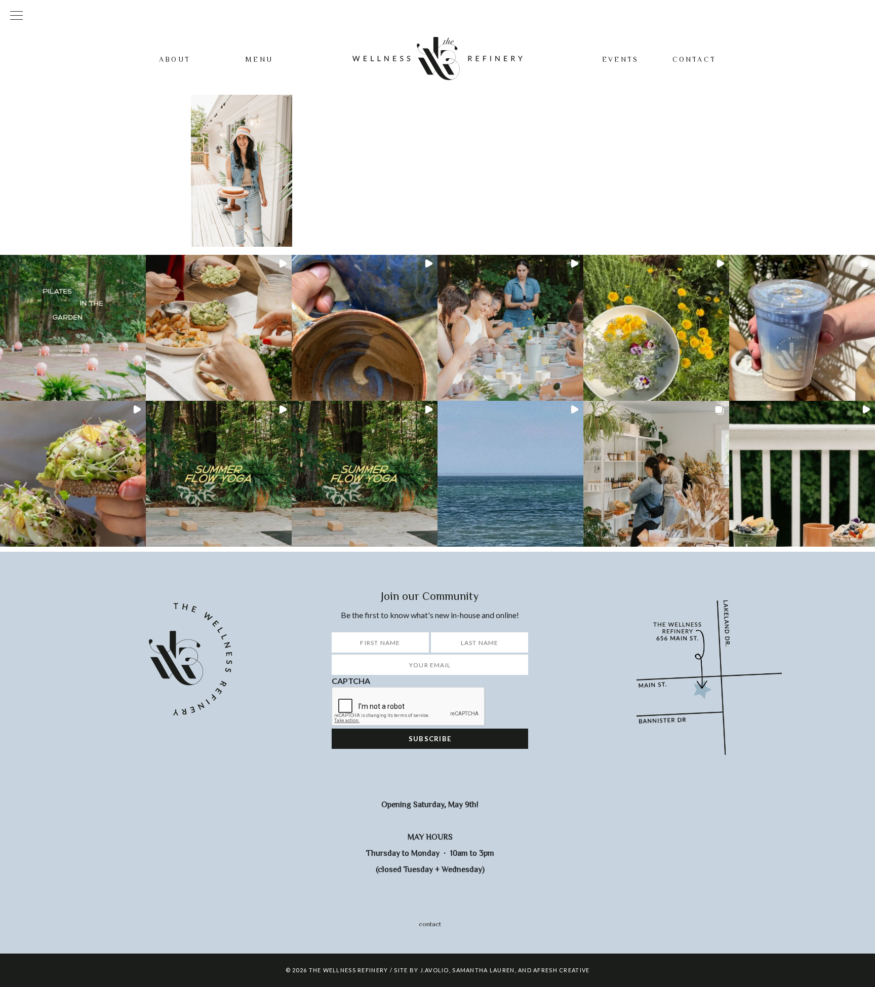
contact (430, 924)
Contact (694, 59)
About (174, 59)
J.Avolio (434, 970)
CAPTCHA (351, 681)
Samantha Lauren (483, 970)
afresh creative (561, 970)
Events (620, 59)
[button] (73, 328)
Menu (259, 59)
